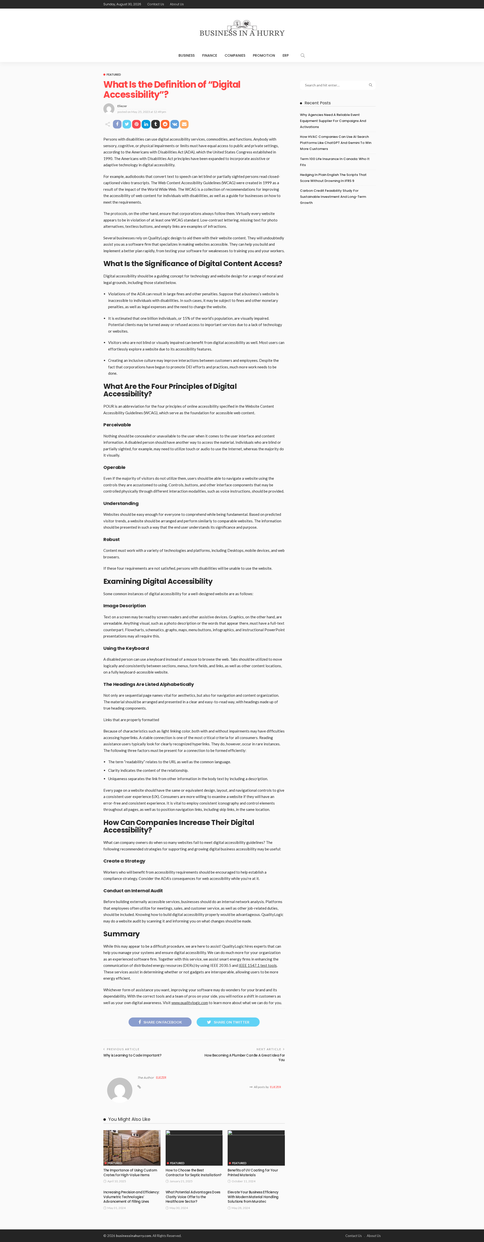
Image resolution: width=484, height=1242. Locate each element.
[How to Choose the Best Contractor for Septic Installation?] (194, 1148)
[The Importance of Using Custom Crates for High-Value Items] (132, 1148)
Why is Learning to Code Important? (132, 1055)
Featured (114, 74)
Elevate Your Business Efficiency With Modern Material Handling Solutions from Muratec (253, 1197)
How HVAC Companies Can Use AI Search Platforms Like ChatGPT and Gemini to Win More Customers (335, 142)
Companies (235, 55)
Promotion (264, 55)
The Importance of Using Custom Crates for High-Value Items (130, 1172)
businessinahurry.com (133, 1236)
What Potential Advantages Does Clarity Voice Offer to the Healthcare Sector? (193, 1197)
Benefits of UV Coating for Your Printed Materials (253, 1172)
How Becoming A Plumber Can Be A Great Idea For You (244, 1057)
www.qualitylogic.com (189, 1002)
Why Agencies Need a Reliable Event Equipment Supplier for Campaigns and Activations (333, 120)
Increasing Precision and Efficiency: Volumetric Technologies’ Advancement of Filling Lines (131, 1197)
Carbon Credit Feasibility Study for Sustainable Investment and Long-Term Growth (333, 196)
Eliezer (122, 106)
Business (186, 55)
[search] (302, 55)
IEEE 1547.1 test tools (258, 965)
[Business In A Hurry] (242, 28)
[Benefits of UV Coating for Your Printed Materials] (256, 1148)
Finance (209, 55)
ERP (286, 55)
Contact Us (155, 4)
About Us (177, 4)
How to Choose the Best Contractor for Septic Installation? (194, 1172)
